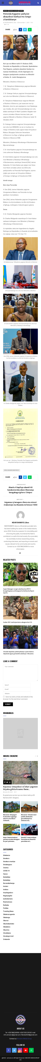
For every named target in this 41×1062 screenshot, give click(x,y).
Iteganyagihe (7, 896)
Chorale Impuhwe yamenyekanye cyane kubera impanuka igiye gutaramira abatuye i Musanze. (18, 652)
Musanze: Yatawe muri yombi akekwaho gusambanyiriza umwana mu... (28, 818)
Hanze (5, 874)
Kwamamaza (7, 902)
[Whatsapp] (31, 1050)
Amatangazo (7, 864)
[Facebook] (8, 1050)
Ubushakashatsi (8, 924)
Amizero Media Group (24, 1039)
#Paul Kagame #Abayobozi (11, 470)
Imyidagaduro (8, 892)
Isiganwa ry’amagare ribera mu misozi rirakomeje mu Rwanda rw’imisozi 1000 (20, 504)
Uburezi (6, 920)
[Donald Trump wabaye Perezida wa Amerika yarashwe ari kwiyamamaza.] (29, 829)
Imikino (5, 889)
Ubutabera (6, 927)
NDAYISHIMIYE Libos (10, 22)
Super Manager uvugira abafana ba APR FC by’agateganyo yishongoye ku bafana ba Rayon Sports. (18, 591)
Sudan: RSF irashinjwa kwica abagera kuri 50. (17, 622)
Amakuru (6, 10)
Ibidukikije (6, 877)
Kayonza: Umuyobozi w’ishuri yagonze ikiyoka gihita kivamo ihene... (20, 788)
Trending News (8, 911)
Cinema (5, 868)
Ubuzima (6, 930)
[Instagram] (20, 1050)
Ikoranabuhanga (8, 883)
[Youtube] (25, 1050)
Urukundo (6, 939)
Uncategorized (8, 936)
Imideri (5, 886)
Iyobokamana (8, 899)
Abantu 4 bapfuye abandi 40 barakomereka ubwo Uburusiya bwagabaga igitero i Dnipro (20, 490)
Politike (21, 10)
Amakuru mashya (13, 10)
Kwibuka (6, 905)
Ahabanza (6, 855)
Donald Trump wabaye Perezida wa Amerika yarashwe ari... (28, 839)
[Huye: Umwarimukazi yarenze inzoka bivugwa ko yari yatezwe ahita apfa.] (11, 829)
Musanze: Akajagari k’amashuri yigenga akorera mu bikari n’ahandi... (10, 818)
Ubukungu (6, 917)
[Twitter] (14, 1050)
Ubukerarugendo (9, 914)
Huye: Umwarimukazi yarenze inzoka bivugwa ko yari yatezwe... (11, 839)
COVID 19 (6, 871)
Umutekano (7, 933)
